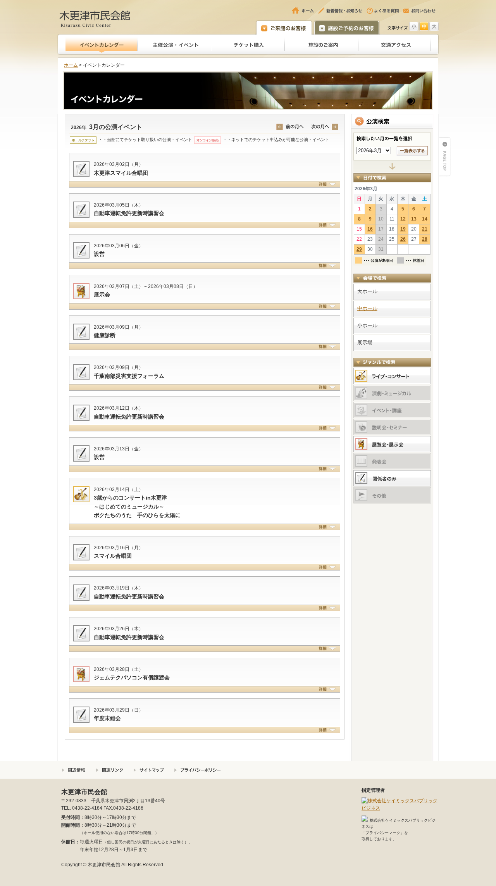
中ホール (367, 308)
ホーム (71, 65)
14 (424, 219)
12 (403, 219)
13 (414, 219)
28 (424, 239)
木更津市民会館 (95, 18)
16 (370, 229)
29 (359, 249)
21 (424, 229)
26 (403, 239)
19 (403, 229)
